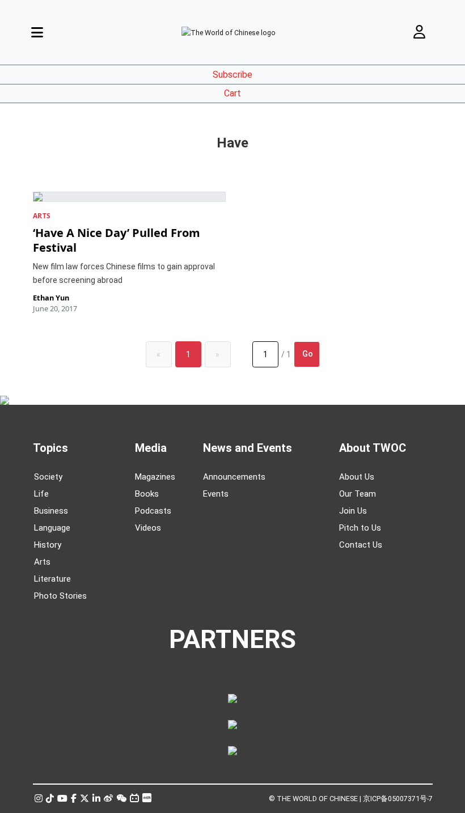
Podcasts (153, 511)
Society (48, 477)
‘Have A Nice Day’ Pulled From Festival (116, 240)
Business (51, 511)
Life (41, 494)
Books (147, 494)
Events (216, 494)
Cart (232, 93)
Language (52, 528)
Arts (42, 562)
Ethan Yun (51, 298)
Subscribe (232, 74)
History (47, 545)
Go (307, 353)
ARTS (42, 216)
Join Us (353, 511)
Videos (148, 528)
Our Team (357, 494)
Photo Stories (60, 596)
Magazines (155, 477)
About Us (356, 477)
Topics (50, 448)
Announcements (234, 477)
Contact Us (360, 545)
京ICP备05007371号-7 (398, 798)
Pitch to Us (360, 528)
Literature (52, 579)
